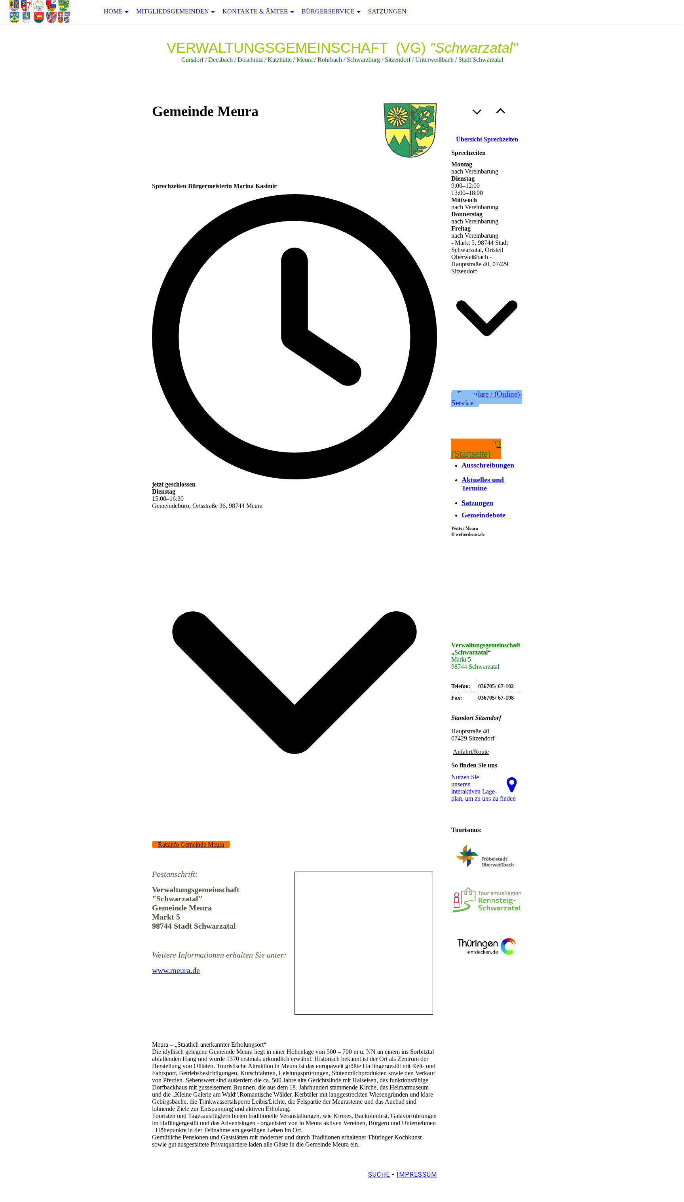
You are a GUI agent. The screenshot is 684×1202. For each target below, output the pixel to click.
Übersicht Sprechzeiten (487, 139)
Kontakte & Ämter (255, 11)
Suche (379, 1174)
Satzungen (387, 11)
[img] (39, 11)
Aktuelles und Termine (483, 484)
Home (113, 11)
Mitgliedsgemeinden (172, 11)
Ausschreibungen (488, 465)
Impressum (417, 1174)
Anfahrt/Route (471, 751)
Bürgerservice (328, 11)
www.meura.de (176, 970)
